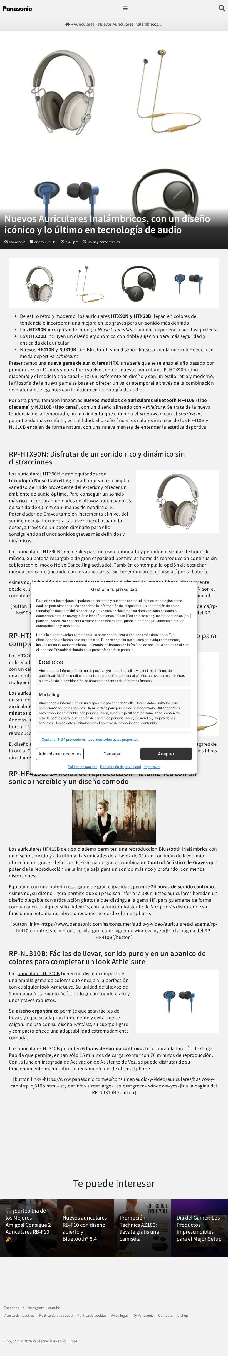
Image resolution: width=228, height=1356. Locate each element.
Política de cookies (82, 767)
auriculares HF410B (39, 848)
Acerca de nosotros (19, 1315)
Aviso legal (119, 1315)
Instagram (36, 1307)
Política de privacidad (56, 1315)
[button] (125, 8)
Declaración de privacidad (120, 767)
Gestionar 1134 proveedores (64, 739)
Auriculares (84, 24)
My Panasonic (142, 1315)
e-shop (182, 1315)
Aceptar (166, 754)
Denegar (112, 754)
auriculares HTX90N (39, 473)
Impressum (152, 767)
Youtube (54, 1307)
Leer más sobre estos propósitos (113, 739)
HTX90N (178, 369)
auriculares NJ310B (39, 973)
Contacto (165, 1315)
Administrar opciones (59, 754)
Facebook (11, 1307)
